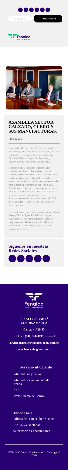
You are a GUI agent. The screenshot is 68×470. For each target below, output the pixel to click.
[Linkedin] (48, 10)
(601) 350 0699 (34, 336)
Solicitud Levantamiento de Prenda (31, 382)
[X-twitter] (26, 10)
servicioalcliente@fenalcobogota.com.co (34, 342)
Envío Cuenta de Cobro (28, 396)
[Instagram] (31, 10)
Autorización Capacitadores (31, 431)
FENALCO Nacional (26, 425)
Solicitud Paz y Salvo (27, 374)
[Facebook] (20, 10)
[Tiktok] (37, 10)
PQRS (16, 390)
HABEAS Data (22, 413)
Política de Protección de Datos (33, 419)
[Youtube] (42, 10)
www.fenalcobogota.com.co (34, 349)
